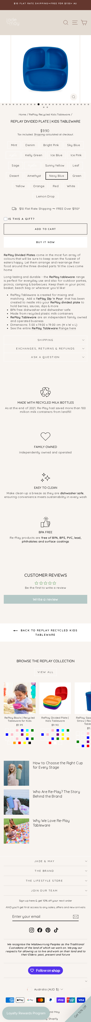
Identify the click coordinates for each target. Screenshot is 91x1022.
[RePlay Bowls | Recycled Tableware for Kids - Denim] (12, 730)
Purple (32, 165)
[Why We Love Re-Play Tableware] (16, 831)
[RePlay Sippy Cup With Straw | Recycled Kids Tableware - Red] (88, 746)
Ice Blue (56, 155)
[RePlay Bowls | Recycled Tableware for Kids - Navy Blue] (27, 738)
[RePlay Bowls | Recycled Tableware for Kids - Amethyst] (22, 738)
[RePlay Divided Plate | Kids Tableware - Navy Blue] (52, 738)
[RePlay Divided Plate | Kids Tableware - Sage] (52, 734)
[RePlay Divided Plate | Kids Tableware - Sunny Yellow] (62, 734)
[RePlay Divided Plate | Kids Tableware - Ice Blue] (42, 734)
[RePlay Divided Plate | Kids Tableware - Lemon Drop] (60, 743)
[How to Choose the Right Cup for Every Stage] (16, 773)
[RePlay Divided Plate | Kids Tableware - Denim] (47, 730)
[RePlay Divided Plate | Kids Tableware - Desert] (42, 738)
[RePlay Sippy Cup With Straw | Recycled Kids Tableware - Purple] (88, 741)
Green (77, 175)
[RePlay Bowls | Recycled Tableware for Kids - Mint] (7, 730)
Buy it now (45, 242)
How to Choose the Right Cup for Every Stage (58, 765)
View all (45, 672)
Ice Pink (76, 155)
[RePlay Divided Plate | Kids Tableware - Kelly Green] (68, 730)
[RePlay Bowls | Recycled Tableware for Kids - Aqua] (27, 730)
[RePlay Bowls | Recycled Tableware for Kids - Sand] (7, 738)
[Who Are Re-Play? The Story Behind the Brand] (16, 802)
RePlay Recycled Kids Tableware (49, 114)
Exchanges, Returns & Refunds (45, 348)
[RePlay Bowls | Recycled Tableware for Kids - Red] (19, 743)
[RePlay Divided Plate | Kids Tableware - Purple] (57, 734)
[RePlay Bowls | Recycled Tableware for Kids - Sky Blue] (22, 730)
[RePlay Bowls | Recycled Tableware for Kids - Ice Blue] (7, 734)
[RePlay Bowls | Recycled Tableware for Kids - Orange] (14, 743)
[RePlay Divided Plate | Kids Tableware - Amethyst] (47, 738)
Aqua (13, 155)
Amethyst (34, 175)
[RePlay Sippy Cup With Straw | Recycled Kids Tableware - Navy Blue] (83, 746)
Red (56, 186)
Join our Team (44, 890)
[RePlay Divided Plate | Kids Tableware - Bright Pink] (52, 730)
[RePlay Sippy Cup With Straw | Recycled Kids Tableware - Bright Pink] (88, 733)
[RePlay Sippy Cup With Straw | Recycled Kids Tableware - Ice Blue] (88, 737)
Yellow (20, 186)
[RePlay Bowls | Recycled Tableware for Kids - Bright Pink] (17, 730)
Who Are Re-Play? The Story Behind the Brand (56, 793)
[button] (77, 1009)
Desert (14, 175)
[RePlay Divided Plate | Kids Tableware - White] (55, 743)
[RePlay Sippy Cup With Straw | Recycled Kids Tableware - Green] (78, 741)
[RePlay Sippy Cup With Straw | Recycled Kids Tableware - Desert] (83, 737)
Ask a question (45, 357)
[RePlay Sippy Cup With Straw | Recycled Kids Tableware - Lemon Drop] (78, 746)
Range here (54, 328)
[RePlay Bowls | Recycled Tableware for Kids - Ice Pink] (12, 734)
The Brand (44, 870)
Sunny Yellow (54, 165)
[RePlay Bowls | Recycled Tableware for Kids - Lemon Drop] (9, 743)
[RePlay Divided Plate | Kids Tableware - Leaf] (68, 734)
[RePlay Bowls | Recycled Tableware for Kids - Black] (29, 743)
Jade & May (44, 861)
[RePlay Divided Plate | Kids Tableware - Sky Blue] (57, 730)
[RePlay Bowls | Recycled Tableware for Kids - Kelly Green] (32, 730)
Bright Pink (51, 145)
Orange (38, 186)
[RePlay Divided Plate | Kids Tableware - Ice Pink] (47, 734)
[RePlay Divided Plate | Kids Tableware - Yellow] (62, 738)
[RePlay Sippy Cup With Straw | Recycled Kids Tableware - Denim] (78, 733)
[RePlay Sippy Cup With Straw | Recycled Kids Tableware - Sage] (83, 733)
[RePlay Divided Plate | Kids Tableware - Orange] (68, 738)
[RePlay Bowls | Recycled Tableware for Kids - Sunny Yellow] (27, 734)
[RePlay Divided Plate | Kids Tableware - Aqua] (62, 730)
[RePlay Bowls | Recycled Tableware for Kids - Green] (32, 738)
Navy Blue (56, 175)
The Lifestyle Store (44, 880)
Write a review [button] (45, 599)
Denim (30, 145)
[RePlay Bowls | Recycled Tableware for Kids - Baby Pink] (17, 738)
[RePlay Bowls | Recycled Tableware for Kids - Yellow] (24, 743)
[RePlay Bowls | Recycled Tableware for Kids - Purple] (22, 734)
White (71, 186)
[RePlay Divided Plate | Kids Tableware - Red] (50, 743)
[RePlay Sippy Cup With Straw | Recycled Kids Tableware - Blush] (78, 737)
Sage (15, 165)
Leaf (76, 165)
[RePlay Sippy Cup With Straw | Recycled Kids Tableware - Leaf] (83, 741)
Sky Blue (73, 145)
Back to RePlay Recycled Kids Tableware (48, 632)
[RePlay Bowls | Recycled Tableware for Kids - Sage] (17, 734)
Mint (14, 145)
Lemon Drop (45, 196)
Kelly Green (33, 155)
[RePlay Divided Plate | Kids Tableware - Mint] (42, 730)
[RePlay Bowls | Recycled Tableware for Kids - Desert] (12, 738)
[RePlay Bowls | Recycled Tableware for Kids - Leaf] (32, 734)
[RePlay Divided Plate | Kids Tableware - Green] (57, 738)
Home (22, 114)
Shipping (39, 134)
